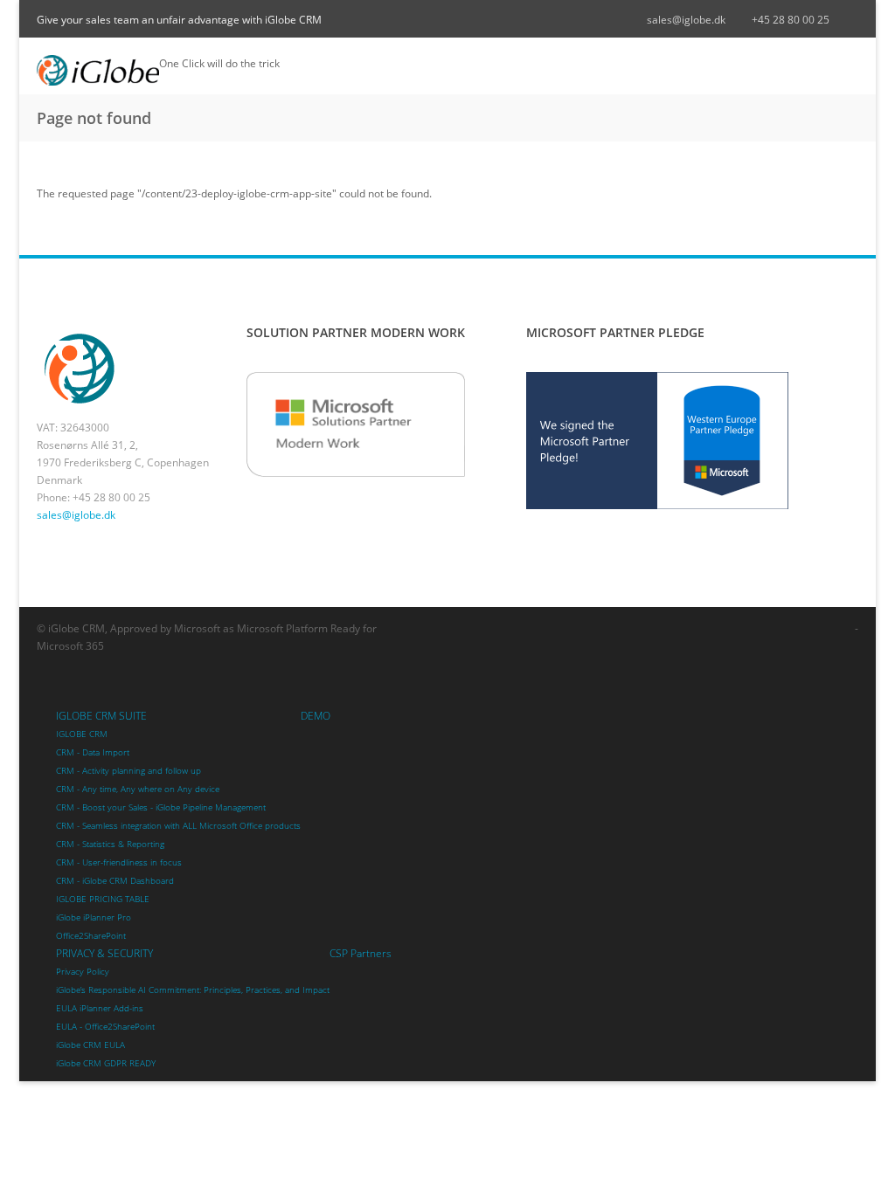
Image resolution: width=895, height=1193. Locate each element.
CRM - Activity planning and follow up (128, 770)
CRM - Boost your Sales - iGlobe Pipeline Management (161, 807)
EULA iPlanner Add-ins (99, 1008)
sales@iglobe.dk (686, 19)
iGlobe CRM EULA (90, 1045)
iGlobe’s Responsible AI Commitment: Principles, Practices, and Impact (193, 990)
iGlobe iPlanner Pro (93, 917)
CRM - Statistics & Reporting (110, 844)
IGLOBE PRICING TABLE (102, 899)
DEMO (315, 715)
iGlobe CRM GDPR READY (106, 1063)
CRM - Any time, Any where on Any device (137, 789)
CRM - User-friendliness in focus (119, 862)
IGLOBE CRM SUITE (101, 715)
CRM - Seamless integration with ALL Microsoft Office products (178, 825)
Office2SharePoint (91, 935)
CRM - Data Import (92, 752)
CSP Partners (361, 953)
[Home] (98, 70)
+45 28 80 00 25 (790, 19)
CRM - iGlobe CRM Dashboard (115, 880)
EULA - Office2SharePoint (105, 1026)
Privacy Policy (82, 971)
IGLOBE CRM (82, 734)
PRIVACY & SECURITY (104, 953)
